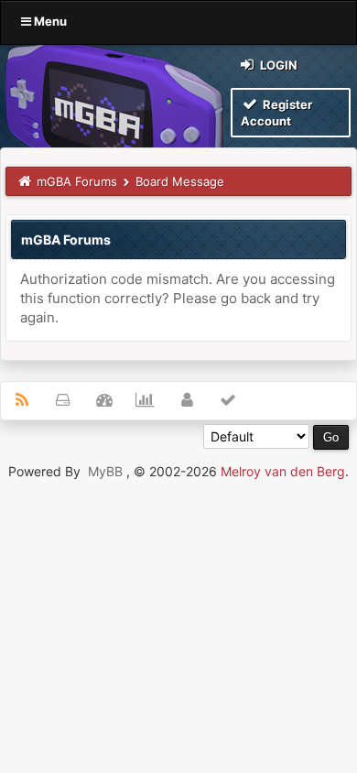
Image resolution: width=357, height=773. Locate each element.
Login (277, 65)
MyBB (105, 471)
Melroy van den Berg (283, 471)
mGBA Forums (77, 181)
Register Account (276, 112)
